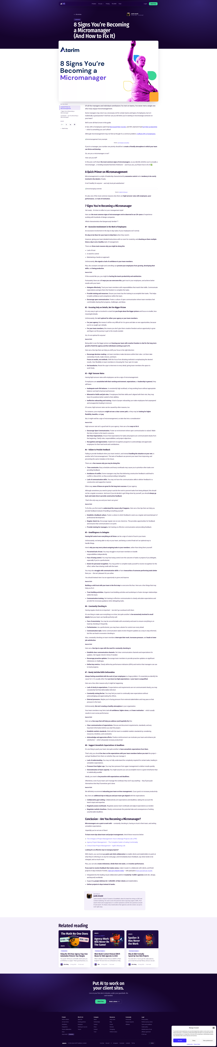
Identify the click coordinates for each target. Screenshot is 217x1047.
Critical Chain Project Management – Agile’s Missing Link (106, 846)
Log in (145, 3)
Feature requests (130, 1022)
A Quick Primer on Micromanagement (66, 107)
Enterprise (80, 1024)
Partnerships (97, 1022)
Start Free (153, 3)
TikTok (133, 1043)
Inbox (63, 1031)
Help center (112, 1019)
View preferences (208, 1040)
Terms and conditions (147, 1024)
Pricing (108, 3)
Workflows (64, 1024)
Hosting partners (82, 1022)
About (95, 1019)
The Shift (114, 3)
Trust (120, 3)
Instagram (115, 1043)
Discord (107, 1043)
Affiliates (128, 1024)
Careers (95, 1024)
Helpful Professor (123, 192)
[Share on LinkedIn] (70, 124)
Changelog (112, 1029)
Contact (95, 1029)
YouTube (102, 1043)
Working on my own (82, 1027)
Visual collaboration (66, 1029)
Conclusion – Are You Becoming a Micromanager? (69, 116)
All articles (78, 14)
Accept (180, 1040)
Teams (79, 1029)
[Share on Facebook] (74, 124)
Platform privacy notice (147, 1022)
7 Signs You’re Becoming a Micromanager (67, 112)
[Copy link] (62, 124)
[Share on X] (66, 124)
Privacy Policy (197, 1044)
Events (111, 1024)
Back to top (65, 128)
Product (94, 3)
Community (128, 1019)
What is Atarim (65, 1019)
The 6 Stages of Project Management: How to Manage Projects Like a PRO (112, 839)
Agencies (80, 1019)
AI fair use (144, 1034)
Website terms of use (147, 1029)
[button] (213, 1028)
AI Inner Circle (65, 1022)
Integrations (65, 1027)
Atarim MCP (67, 1034)
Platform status (113, 1031)
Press (95, 1027)
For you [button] (100, 3)
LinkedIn (128, 1043)
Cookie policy (190, 1044)
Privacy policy (145, 1019)
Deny (193, 1040)
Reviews (112, 1027)
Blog (111, 1022)
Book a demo (113, 1001)
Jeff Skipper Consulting (123, 142)
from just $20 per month (144, 871)
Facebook (122, 1043)
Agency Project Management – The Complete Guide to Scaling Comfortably (112, 842)
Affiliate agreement (146, 1031)
